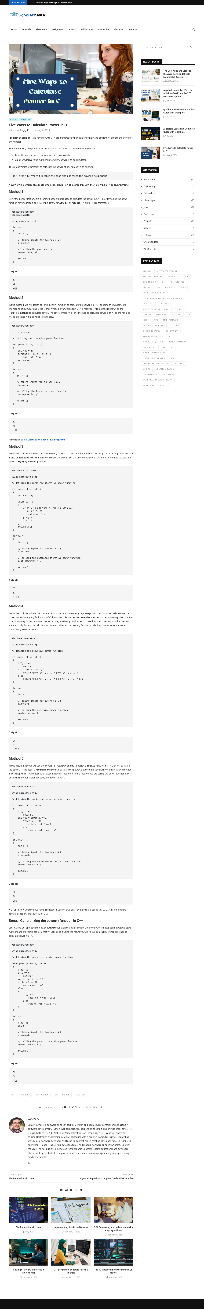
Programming (150, 336)
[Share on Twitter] (73, 1107)
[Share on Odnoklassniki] (80, 1107)
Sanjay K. (24, 130)
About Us (118, 29)
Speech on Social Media (154, 358)
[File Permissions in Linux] (28, 1210)
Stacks (174, 358)
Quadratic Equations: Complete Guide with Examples (179, 111)
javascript (177, 314)
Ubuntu (146, 369)
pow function (41, 1095)
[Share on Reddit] (83, 1107)
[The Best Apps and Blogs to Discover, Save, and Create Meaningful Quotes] (150, 75)
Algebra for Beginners (167, 271)
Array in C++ (173, 276)
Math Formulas (170, 320)
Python (166, 336)
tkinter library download (156, 363)
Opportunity (172, 331)
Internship (179, 309)
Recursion (80, 1095)
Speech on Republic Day (154, 352)
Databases (170, 287)
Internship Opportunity (154, 314)
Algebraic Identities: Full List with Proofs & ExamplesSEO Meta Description (178, 93)
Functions (24, 1095)
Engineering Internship (154, 293)
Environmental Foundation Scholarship (162, 298)
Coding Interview (151, 287)
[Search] (193, 29)
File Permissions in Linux (28, 1227)
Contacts (132, 29)
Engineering (169, 186)
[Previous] (30, 2)
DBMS (183, 287)
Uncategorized (169, 241)
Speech (72, 29)
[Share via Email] (101, 1107)
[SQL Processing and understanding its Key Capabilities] (113, 1210)
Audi (187, 276)
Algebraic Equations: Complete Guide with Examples (179, 130)
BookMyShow (149, 282)
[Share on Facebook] (69, 1107)
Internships (103, 29)
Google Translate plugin (155, 309)
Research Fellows (177, 342)
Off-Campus (174, 325)
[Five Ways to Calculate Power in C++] (150, 153)
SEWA (162, 347)
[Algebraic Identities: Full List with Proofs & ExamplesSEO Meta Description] (150, 95)
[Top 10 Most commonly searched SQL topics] (113, 1252)
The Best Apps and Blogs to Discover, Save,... (55, 3)
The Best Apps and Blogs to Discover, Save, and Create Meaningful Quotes (177, 74)
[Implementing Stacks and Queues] (71, 1210)
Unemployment (150, 374)
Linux (155, 320)
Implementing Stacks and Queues (71, 1227)
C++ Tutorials (177, 282)
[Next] (33, 2)
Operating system (151, 331)
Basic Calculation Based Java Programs (43, 439)
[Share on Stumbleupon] (87, 1107)
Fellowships (87, 29)
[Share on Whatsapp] (90, 1107)
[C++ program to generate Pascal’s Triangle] (71, 1252)
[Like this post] (65, 1107)
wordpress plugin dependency (157, 380)
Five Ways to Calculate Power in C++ (178, 149)
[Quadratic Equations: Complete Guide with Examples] (150, 114)
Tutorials (26, 29)
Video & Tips (169, 248)
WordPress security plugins (156, 385)
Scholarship (149, 347)
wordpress (168, 374)
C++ (12, 1095)
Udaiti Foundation (165, 369)
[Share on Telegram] (94, 1107)
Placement (41, 29)
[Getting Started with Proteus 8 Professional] (28, 1252)
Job (188, 314)
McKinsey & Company (153, 325)
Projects (169, 220)
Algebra (147, 271)
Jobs (169, 207)
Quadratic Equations (153, 342)
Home (14, 29)
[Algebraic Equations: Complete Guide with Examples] (150, 133)
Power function (61, 1095)
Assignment (58, 29)
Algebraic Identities (152, 276)
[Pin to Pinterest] (76, 1107)
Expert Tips (148, 304)
